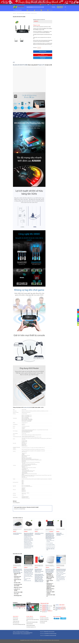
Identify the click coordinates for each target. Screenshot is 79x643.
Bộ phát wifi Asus (34, 13)
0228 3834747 (60, 6)
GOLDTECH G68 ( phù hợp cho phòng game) (17, 529)
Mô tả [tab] (14, 62)
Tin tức (65, 4)
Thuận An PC (41, 64)
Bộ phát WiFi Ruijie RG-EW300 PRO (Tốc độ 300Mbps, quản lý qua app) (39, 565)
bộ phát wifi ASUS (26, 407)
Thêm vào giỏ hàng (42, 51)
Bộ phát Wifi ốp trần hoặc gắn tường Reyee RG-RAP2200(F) (60, 565)
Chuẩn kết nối (35, 47)
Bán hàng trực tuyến (43, 4)
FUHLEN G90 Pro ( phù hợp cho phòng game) (39, 529)
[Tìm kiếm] (65, 10)
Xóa (51, 46)
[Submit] (43, 7)
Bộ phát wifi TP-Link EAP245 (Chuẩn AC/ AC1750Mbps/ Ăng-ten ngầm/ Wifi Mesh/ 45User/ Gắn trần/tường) (50, 565)
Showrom (50, 4)
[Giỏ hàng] (65, 7)
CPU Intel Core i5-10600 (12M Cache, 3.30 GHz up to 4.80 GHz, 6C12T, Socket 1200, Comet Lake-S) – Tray (28, 565)
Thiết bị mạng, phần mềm (20, 13)
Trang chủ (14, 13)
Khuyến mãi (54, 4)
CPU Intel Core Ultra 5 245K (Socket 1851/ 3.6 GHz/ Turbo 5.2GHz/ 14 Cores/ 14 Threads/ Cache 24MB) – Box (17, 565)
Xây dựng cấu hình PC (53, 7)
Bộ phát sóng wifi (27, 13)
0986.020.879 (60, 7)
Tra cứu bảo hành (60, 4)
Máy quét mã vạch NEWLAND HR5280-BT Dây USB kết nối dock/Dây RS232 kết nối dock (28, 529)
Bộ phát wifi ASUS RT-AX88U (20, 64)
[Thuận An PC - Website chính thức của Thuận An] (19, 7)
